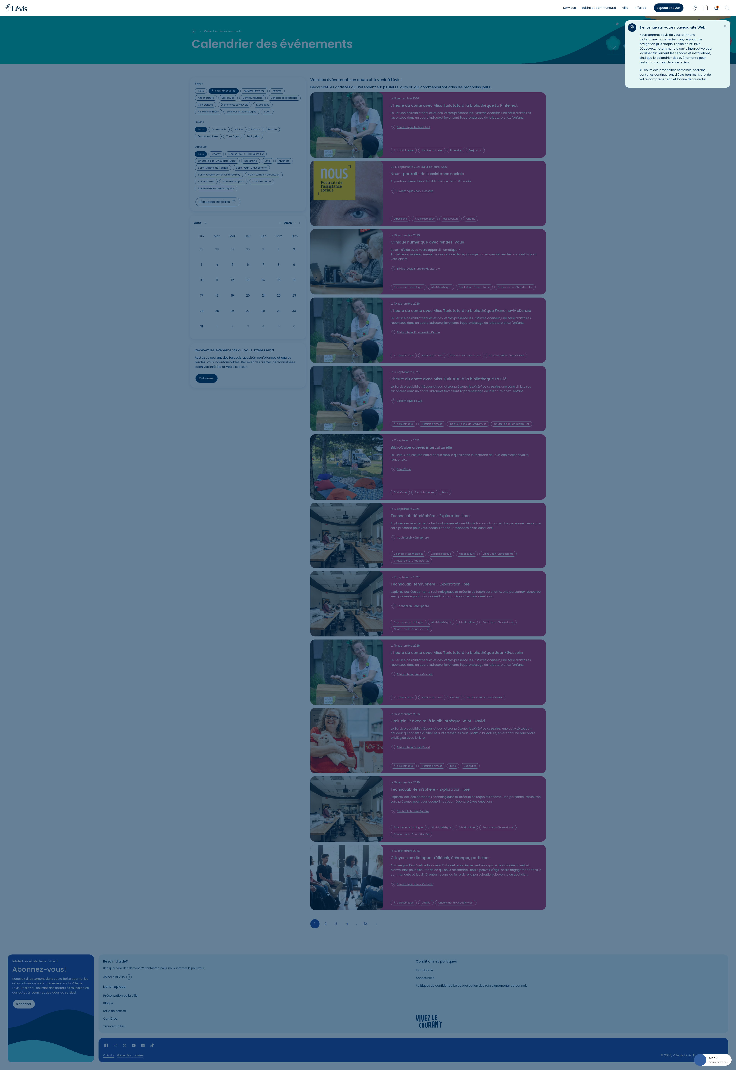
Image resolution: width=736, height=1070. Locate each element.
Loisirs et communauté (599, 8)
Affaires (640, 8)
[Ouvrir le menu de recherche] (726, 7)
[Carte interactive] (694, 7)
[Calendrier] (705, 7)
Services (569, 8)
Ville (625, 8)
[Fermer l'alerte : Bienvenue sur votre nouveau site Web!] (725, 26)
